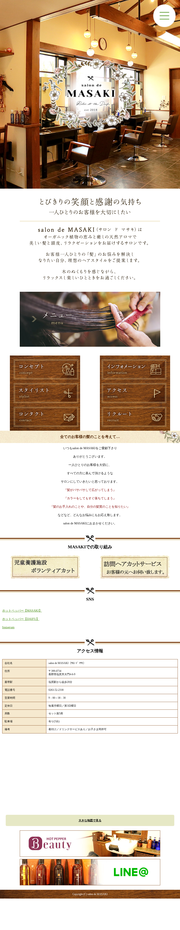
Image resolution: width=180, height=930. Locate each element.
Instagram (8, 627)
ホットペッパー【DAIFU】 (20, 619)
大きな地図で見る (90, 820)
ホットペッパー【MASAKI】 (22, 610)
